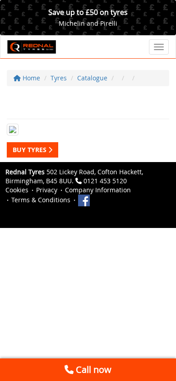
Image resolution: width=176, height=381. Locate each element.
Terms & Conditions (40, 199)
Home (30, 78)
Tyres (59, 78)
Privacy (46, 190)
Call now (92, 369)
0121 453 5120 (105, 181)
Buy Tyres (30, 149)
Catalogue (92, 78)
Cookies (16, 190)
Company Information (98, 190)
